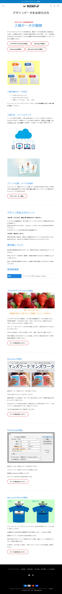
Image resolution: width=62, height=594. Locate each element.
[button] (3, 6)
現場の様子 (30, 569)
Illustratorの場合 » (40, 44)
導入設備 (37, 569)
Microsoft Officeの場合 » (36, 49)
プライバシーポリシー (42, 588)
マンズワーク (24, 588)
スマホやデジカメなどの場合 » (19, 44)
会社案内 (23, 569)
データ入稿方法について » (18, 343)
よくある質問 (50, 569)
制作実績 (43, 569)
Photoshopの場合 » (16, 49)
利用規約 (51, 588)
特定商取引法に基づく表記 (27, 590)
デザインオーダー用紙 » (17, 196)
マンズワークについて (13, 569)
